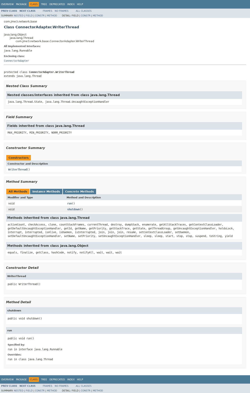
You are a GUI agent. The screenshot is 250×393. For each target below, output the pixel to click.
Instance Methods (46, 191)
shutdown (73, 209)
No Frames (62, 11)
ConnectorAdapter (16, 60)
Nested (18, 15)
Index (71, 4)
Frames (47, 11)
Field (29, 15)
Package (21, 4)
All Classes (84, 11)
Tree (44, 4)
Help (80, 4)
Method (52, 15)
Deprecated (57, 4)
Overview (7, 4)
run (69, 203)
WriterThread (17, 169)
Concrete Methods (79, 191)
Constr (40, 15)
